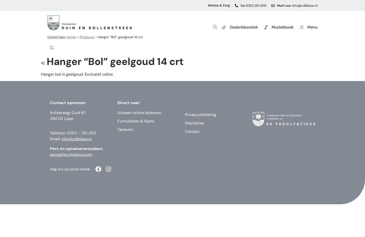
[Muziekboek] (266, 27)
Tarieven (125, 129)
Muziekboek (282, 27)
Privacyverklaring (200, 114)
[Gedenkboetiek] (224, 27)
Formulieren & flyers (135, 121)
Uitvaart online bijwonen (139, 112)
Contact (192, 131)
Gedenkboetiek (244, 27)
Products (87, 37)
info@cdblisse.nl (77, 139)
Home (61, 37)
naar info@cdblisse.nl (297, 5)
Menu (312, 27)
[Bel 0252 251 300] (236, 5)
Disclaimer (194, 123)
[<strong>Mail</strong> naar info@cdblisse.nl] (273, 5)
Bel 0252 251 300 (253, 5)
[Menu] (302, 27)
